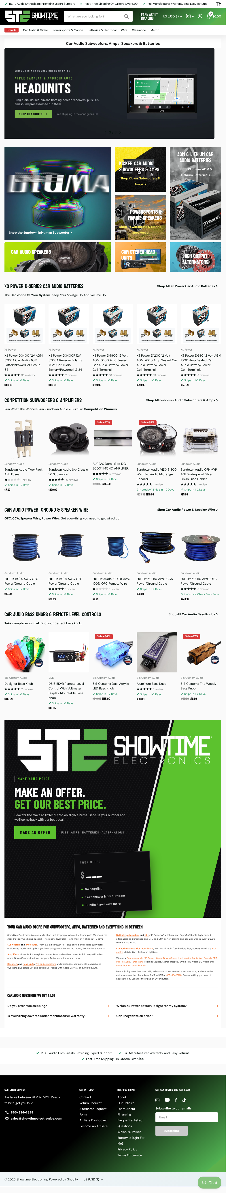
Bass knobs (147, 947)
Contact (85, 1096)
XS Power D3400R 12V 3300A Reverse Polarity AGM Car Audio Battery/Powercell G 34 (65, 361)
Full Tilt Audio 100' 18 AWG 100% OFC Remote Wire (111, 579)
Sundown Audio (135, 956)
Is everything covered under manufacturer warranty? (46, 1014)
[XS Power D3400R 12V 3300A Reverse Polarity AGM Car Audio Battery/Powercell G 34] (69, 322)
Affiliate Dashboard (93, 1119)
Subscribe (171, 1129)
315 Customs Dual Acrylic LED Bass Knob (111, 684)
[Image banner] (112, 93)
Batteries (121, 933)
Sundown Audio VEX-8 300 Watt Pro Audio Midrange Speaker (157, 473)
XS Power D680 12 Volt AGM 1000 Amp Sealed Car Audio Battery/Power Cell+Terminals (201, 361)
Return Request (90, 1102)
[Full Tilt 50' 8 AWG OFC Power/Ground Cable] (69, 546)
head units (28, 962)
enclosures (31, 943)
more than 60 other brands (131, 964)
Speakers (12, 962)
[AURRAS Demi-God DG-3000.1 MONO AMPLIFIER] (113, 437)
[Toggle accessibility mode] (218, 4)
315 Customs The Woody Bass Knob (198, 684)
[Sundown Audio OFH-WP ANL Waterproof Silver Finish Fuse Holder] (201, 437)
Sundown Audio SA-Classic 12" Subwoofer (68, 470)
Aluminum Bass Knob (152, 682)
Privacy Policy (127, 1148)
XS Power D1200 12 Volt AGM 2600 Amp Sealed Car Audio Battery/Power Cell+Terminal (157, 361)
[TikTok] (184, 1099)
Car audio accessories (128, 947)
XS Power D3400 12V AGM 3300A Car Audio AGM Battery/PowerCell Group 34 (23, 361)
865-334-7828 (174, 973)
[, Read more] (190, 16)
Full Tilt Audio (123, 960)
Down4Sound (170, 956)
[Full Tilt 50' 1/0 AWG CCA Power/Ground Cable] (157, 546)
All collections (11, 30)
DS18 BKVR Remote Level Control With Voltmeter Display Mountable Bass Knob (66, 689)
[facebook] (176, 1098)
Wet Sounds (205, 956)
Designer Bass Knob (18, 682)
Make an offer (35, 830)
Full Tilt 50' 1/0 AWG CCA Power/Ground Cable (155, 579)
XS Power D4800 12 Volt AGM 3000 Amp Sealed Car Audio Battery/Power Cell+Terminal (110, 361)
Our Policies (125, 1102)
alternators (133, 933)
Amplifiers (13, 953)
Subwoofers (13, 943)
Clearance (139, 30)
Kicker (159, 956)
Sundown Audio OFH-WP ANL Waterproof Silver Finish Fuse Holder (199, 473)
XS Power (149, 956)
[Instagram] (157, 1099)
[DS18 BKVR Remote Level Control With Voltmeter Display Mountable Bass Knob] (69, 651)
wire (146, 933)
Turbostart (137, 960)
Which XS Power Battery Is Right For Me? (130, 1136)
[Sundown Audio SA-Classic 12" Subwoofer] (69, 437)
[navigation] (105, 131)
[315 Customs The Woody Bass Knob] (201, 651)
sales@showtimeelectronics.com (36, 1117)
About (121, 1096)
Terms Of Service (129, 1154)
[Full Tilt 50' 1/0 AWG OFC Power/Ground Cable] (201, 546)
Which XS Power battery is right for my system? (151, 1004)
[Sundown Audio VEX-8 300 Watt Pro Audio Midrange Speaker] (157, 437)
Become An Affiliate (93, 1125)
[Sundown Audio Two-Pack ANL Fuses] (24, 437)
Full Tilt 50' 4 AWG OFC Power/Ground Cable (21, 579)
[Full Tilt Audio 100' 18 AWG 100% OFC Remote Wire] (113, 546)
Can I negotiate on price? (134, 1014)
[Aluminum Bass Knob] (157, 651)
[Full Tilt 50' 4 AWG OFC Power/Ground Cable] (24, 546)
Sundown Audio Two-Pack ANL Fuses (23, 470)
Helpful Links (126, 1088)
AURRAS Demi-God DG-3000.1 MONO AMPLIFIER (111, 464)
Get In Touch (86, 1088)
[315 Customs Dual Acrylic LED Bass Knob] (113, 651)
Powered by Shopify (63, 1178)
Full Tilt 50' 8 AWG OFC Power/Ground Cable (65, 579)
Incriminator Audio (188, 956)
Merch (155, 30)
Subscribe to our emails (173, 1107)
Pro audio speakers (46, 962)
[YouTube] (167, 1098)
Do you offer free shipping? (27, 1004)
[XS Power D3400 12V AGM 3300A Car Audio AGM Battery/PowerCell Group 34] (24, 322)
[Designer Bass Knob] (24, 651)
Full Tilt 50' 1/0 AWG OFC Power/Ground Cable (199, 579)
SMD (215, 956)
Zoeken (126, 16)
